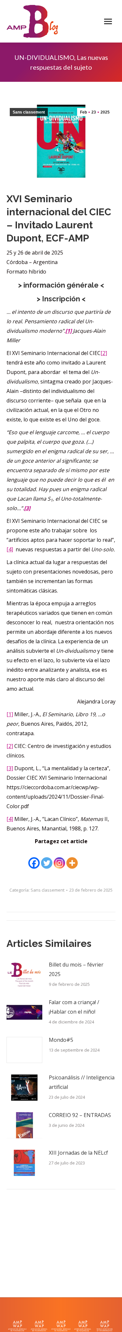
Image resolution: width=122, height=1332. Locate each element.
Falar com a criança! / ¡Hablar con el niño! (74, 1007)
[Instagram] (59, 858)
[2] (104, 353)
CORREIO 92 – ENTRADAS (80, 1115)
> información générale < (61, 285)
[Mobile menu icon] (108, 21)
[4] (10, 549)
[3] (10, 768)
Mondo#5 (61, 1039)
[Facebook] (34, 858)
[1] (10, 714)
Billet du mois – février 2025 (76, 969)
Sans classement (29, 112)
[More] (72, 858)
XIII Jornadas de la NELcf (78, 1152)
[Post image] (24, 975)
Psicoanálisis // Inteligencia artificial (82, 1082)
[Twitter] (46, 858)
